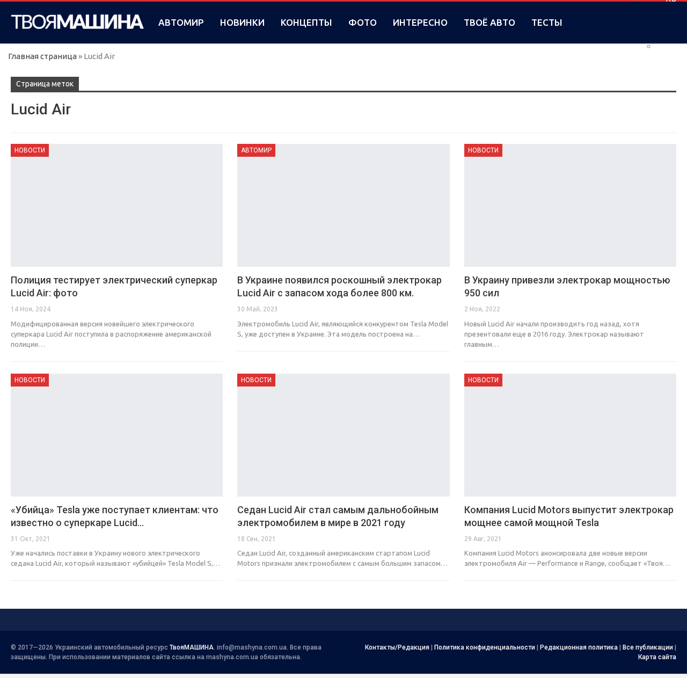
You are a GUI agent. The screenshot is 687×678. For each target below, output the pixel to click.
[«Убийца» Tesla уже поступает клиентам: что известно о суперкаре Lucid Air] (117, 435)
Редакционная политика (579, 647)
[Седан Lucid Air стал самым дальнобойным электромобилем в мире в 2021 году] (343, 435)
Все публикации (648, 647)
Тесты (546, 22)
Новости (29, 150)
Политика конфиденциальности (484, 647)
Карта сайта (657, 657)
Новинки (242, 22)
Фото (362, 22)
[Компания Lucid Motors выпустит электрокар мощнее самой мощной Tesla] (570, 435)
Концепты (306, 22)
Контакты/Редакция (397, 647)
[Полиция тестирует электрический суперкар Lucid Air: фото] (117, 205)
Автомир (181, 22)
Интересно (420, 22)
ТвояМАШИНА (192, 647)
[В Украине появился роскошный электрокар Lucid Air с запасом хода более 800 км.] (343, 205)
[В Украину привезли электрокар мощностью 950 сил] (570, 205)
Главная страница (42, 56)
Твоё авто (489, 22)
